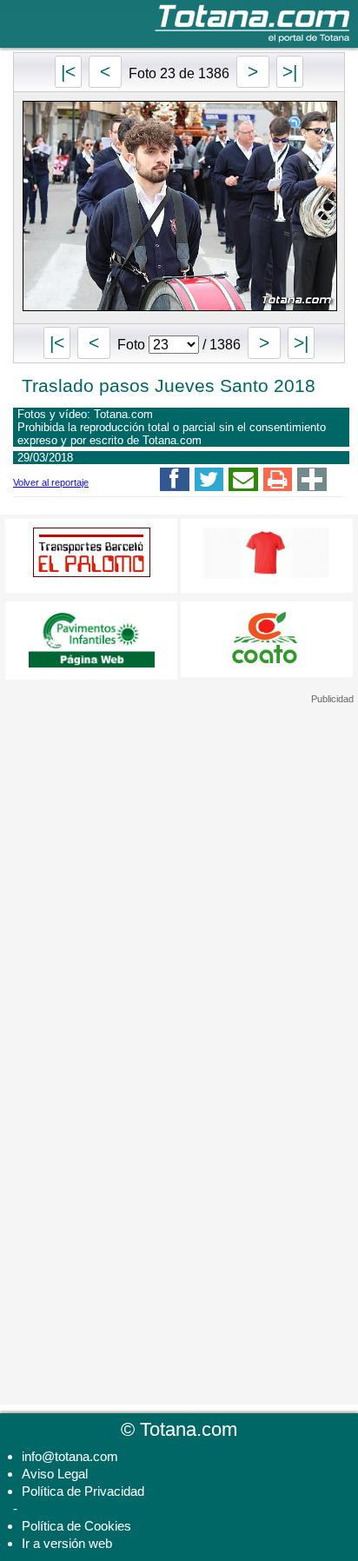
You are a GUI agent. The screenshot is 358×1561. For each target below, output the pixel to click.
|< (68, 72)
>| (289, 72)
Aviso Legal (55, 1473)
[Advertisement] (179, 813)
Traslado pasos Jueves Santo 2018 (168, 385)
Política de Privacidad (83, 1491)
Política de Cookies (76, 1525)
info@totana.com (70, 1456)
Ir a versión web (67, 1543)
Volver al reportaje (51, 482)
